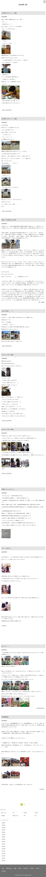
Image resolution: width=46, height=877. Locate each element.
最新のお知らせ (15, 815)
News (20, 868)
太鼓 (13, 812)
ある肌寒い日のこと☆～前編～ (10, 118)
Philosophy (9, 868)
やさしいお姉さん (6, 548)
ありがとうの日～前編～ (8, 429)
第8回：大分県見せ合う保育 (9, 220)
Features (26, 868)
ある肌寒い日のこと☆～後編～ (10, 13)
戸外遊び (36, 812)
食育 (35, 815)
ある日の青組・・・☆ (7, 311)
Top (3, 868)
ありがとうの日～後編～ (8, 354)
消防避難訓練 (5, 717)
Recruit (32, 868)
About (37, 868)
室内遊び (25, 812)
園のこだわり (4, 812)
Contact (4, 871)
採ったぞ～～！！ (6, 646)
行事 (24, 815)
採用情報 (3, 815)
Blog (15, 868)
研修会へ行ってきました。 (8, 489)
